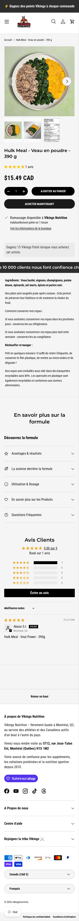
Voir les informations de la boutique (30, 228)
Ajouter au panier (53, 191)
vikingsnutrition (20, 902)
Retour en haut (39, 696)
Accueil (8, 39)
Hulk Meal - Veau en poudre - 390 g (34, 39)
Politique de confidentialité (36, 917)
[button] (72, 21)
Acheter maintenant (39, 204)
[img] (14, 620)
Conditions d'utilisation (64, 917)
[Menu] (6, 21)
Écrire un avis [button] (39, 593)
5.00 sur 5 (50, 548)
